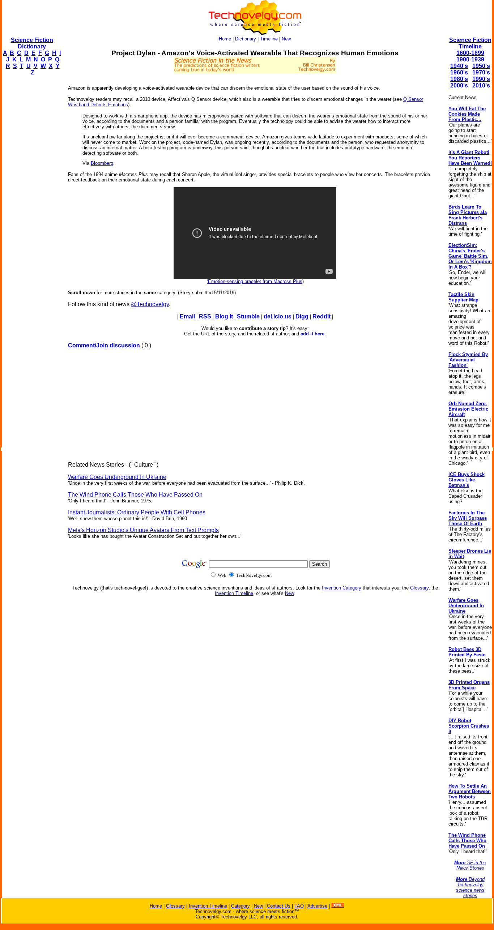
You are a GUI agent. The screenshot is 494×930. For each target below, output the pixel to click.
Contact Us (278, 906)
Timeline (269, 39)
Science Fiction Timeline (470, 43)
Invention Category (341, 588)
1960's (459, 72)
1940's (459, 66)
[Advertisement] (31, 190)
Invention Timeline (234, 593)
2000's (459, 85)
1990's (481, 79)
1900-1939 (470, 59)
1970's (481, 72)
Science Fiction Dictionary (32, 43)
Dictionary (245, 39)
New (286, 39)
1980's (459, 79)
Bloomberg (102, 163)
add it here (312, 334)
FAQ (299, 906)
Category (240, 906)
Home (225, 39)
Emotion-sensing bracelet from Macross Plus (255, 281)
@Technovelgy (150, 304)
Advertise (317, 906)
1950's (481, 66)
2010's (481, 85)
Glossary (419, 588)
